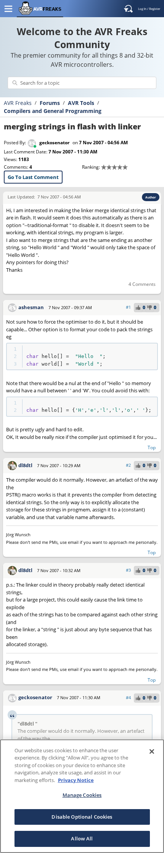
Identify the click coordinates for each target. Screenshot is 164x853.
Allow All (82, 838)
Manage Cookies (82, 795)
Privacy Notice (76, 780)
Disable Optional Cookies (81, 816)
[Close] (151, 751)
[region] (82, 796)
